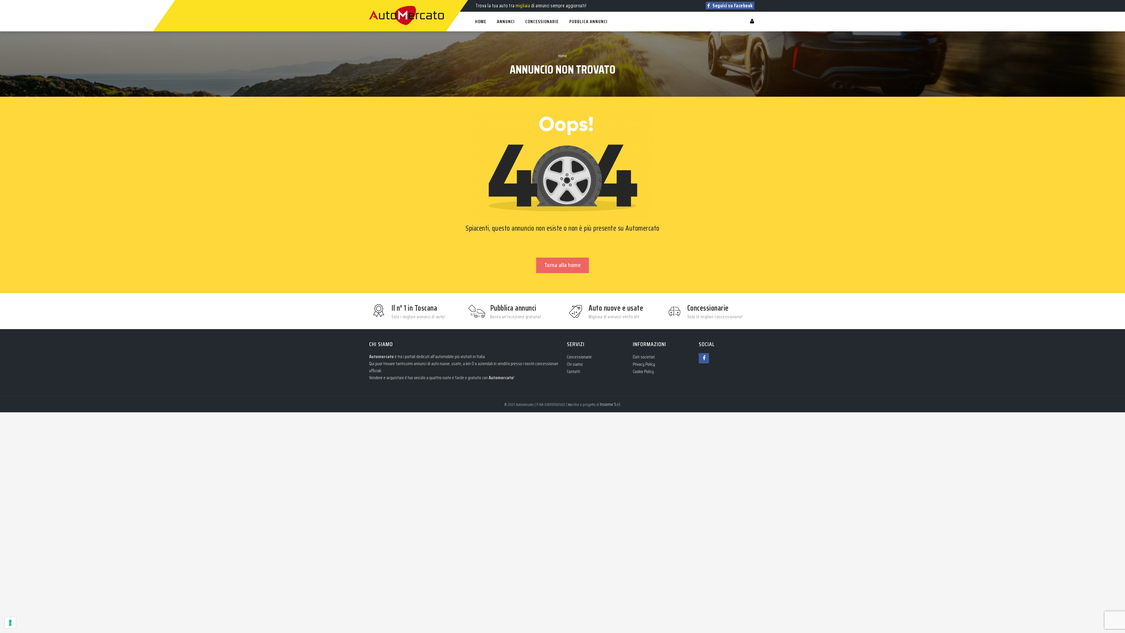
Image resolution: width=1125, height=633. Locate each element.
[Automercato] (375, 3)
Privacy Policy (644, 364)
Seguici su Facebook (732, 5)
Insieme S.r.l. (610, 404)
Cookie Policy (643, 371)
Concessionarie (579, 356)
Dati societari (644, 356)
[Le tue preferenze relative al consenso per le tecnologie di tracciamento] (10, 622)
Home (562, 55)
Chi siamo (575, 364)
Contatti (573, 371)
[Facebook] (704, 358)
